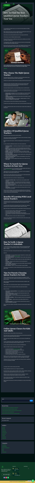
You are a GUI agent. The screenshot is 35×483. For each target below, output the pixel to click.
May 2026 (3, 428)
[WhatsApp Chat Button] (33, 481)
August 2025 (4, 434)
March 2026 (3, 429)
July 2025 (3, 435)
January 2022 (4, 438)
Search (3, 399)
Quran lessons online (9, 169)
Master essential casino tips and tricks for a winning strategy (11, 413)
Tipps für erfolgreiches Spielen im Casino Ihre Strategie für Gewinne (11, 410)
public (3, 449)
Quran (3, 450)
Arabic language (4, 446)
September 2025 (4, 432)
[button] (6, 2)
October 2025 (4, 431)
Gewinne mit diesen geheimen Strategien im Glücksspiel (10, 407)
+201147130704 (5, 474)
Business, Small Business (5, 447)
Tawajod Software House (21, 481)
